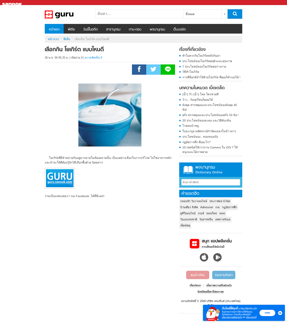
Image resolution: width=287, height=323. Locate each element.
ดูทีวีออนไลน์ (188, 213)
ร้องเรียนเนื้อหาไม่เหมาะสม (210, 292)
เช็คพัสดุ (185, 225)
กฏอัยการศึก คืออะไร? (196, 142)
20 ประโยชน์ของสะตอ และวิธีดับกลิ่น (206, 120)
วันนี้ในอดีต (90, 29)
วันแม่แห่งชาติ (188, 219)
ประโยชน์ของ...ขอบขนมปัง (200, 136)
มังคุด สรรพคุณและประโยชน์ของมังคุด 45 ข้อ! (209, 107)
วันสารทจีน (206, 219)
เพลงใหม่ (211, 213)
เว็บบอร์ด (179, 29)
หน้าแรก (54, 29)
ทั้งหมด (190, 14)
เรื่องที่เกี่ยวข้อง (192, 49)
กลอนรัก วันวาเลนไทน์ (193, 201)
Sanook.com (12, 2)
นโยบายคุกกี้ (251, 317)
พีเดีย (71, 29)
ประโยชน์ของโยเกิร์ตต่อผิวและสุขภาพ (207, 61)
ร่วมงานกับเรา (224, 275)
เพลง (222, 213)
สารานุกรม (113, 29)
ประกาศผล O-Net (219, 201)
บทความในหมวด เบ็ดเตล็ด (202, 88)
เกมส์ (201, 213)
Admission (206, 207)
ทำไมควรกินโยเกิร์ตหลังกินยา (201, 55)
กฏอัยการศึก (229, 207)
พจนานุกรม (157, 29)
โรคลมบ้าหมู (190, 125)
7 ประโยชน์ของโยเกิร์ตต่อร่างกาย (204, 66)
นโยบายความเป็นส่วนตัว (232, 317)
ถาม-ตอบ (135, 29)
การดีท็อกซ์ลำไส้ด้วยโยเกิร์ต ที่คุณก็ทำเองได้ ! (211, 77)
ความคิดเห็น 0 (93, 57)
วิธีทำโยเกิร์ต (190, 71)
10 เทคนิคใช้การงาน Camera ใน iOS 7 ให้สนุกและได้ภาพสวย (210, 150)
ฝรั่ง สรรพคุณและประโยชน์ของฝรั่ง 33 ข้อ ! (210, 115)
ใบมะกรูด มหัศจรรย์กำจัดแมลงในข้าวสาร (209, 131)
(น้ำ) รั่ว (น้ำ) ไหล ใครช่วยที (200, 94)
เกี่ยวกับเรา (195, 286)
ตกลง (267, 312)
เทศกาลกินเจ (222, 219)
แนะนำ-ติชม (198, 275)
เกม (217, 207)
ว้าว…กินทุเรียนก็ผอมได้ (197, 99)
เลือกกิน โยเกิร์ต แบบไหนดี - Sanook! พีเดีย (67, 14)
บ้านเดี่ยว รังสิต (189, 207)
